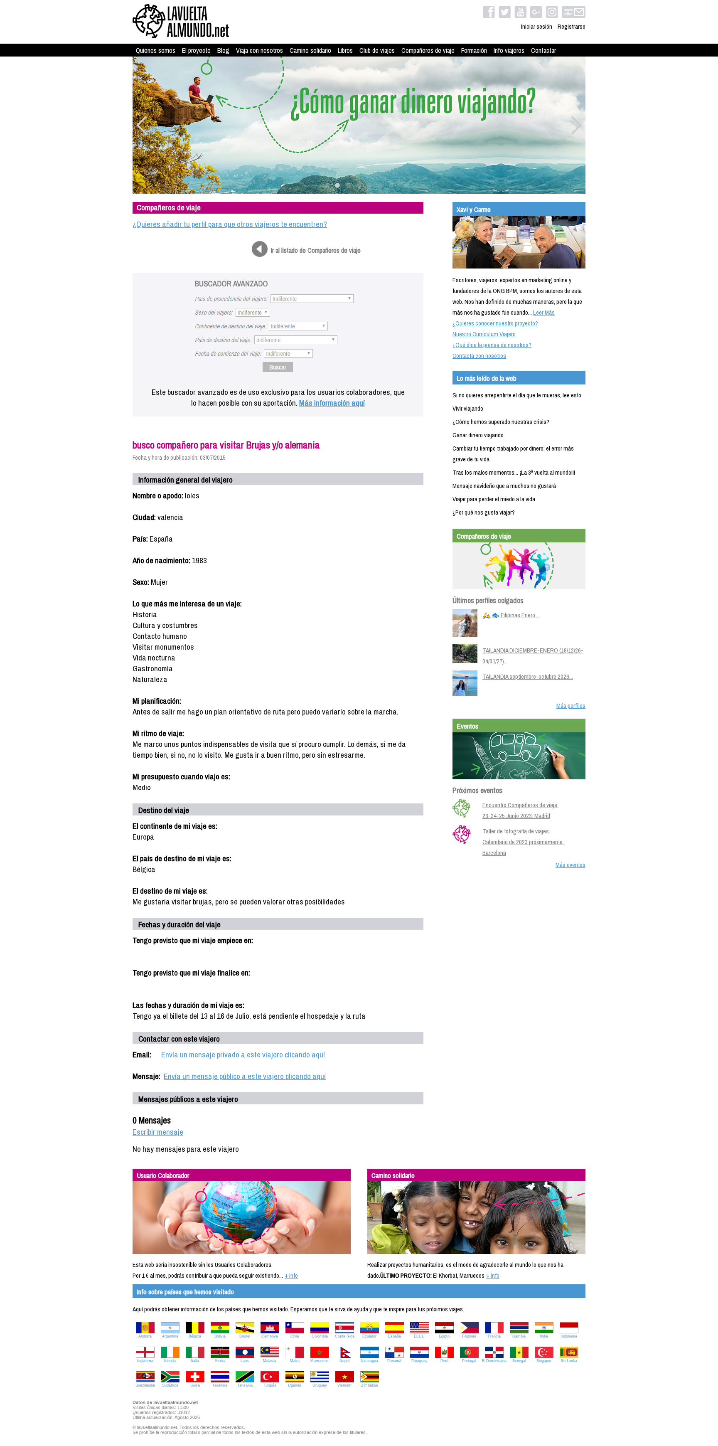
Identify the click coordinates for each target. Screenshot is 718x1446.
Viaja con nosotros (259, 50)
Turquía (269, 1385)
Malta (295, 1361)
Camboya (269, 1336)
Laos (245, 1361)
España (394, 1336)
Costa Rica (344, 1336)
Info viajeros (509, 50)
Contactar (543, 50)
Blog (223, 50)
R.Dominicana (494, 1361)
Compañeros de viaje (428, 50)
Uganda (294, 1385)
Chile (294, 1336)
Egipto (444, 1336)
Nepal (344, 1361)
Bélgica (195, 1336)
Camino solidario (310, 50)
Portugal (469, 1361)
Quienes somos (155, 50)
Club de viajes (377, 50)
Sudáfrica (170, 1385)
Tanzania (245, 1385)
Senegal (519, 1361)
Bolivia (220, 1336)
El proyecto (196, 50)
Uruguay (319, 1385)
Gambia (519, 1336)
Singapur (543, 1361)
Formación (474, 50)
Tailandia (219, 1385)
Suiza (195, 1385)
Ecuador (369, 1336)
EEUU (419, 1336)
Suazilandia (145, 1385)
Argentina (170, 1336)
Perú (444, 1361)
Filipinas (469, 1336)
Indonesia (569, 1336)
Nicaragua (369, 1361)
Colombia (320, 1336)
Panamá (394, 1361)
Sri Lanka (569, 1361)
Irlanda (170, 1361)
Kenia (220, 1361)
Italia (195, 1361)
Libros (345, 50)
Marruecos (319, 1361)
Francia (494, 1336)
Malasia (269, 1361)
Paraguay (419, 1361)
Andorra (145, 1336)
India (544, 1336)
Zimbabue (369, 1385)
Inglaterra (145, 1361)
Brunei (244, 1336)
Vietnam (344, 1385)
